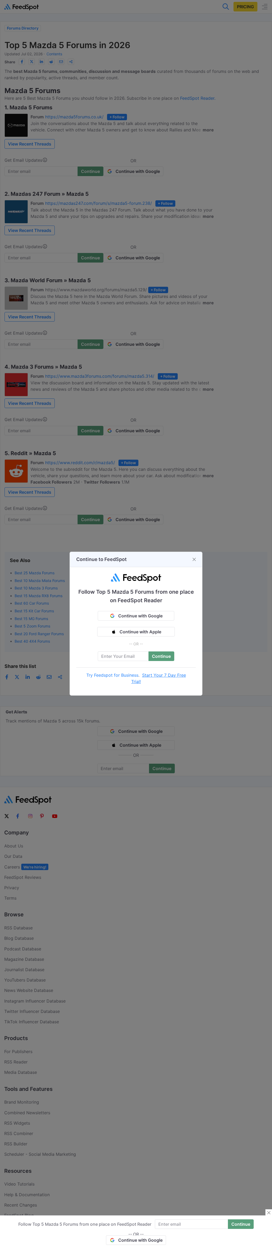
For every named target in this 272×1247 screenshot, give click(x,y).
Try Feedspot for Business (112, 675)
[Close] (194, 559)
